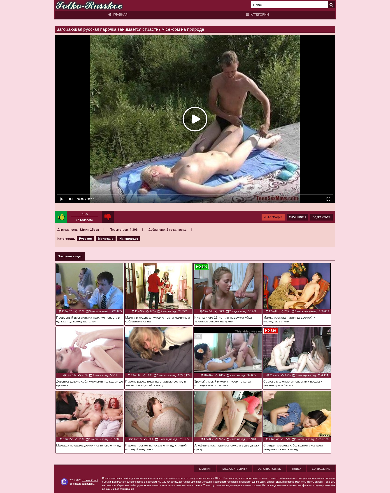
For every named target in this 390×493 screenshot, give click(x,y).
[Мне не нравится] (108, 217)
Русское (85, 238)
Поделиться (321, 217)
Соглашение (321, 468)
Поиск (296, 468)
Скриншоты (297, 217)
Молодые (105, 238)
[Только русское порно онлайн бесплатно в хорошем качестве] (89, 5)
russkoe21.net (90, 480)
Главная (120, 14)
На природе (128, 238)
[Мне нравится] (61, 217)
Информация (273, 217)
